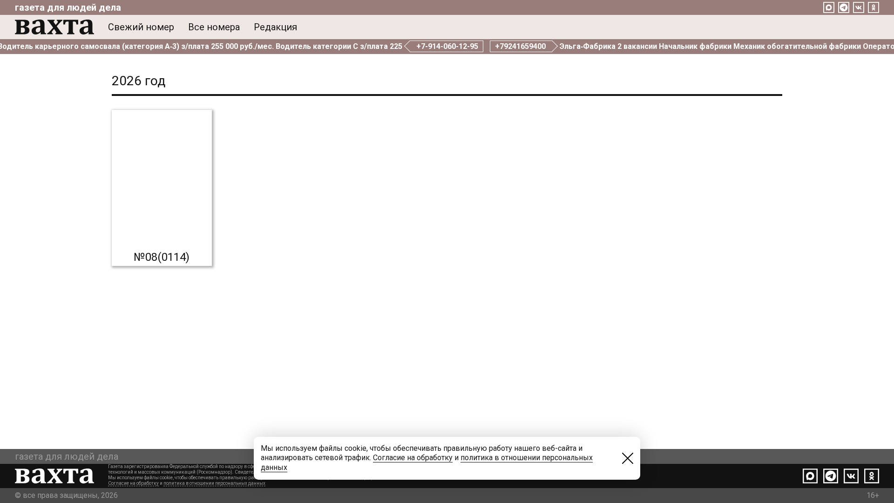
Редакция (275, 27)
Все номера (214, 27)
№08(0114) (162, 257)
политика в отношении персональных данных (214, 483)
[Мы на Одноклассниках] (873, 7)
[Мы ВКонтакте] (858, 7)
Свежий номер (141, 27)
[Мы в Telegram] (843, 7)
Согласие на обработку (133, 483)
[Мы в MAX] (828, 7)
